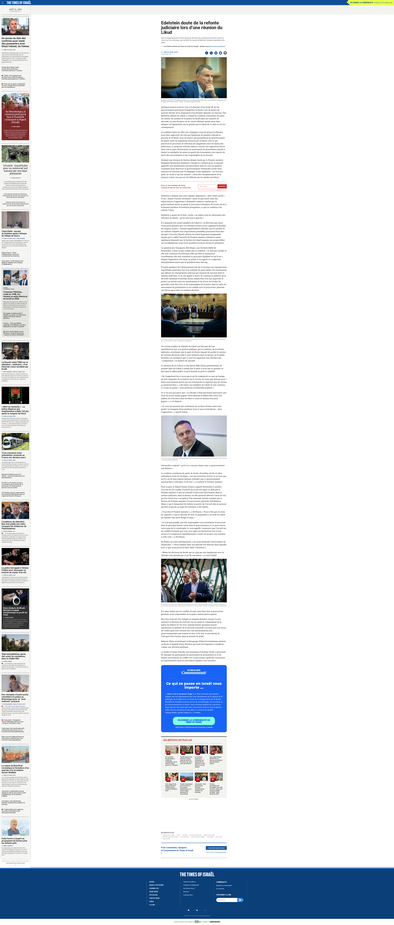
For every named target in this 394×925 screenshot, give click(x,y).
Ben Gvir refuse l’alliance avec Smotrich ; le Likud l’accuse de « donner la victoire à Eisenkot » (13, 333)
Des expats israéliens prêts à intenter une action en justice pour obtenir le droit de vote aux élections (14, 315)
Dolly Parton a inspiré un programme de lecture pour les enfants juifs (14, 840)
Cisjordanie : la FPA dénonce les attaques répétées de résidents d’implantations (12, 262)
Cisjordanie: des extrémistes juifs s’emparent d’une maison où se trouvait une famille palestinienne (13, 730)
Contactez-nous (188, 895)
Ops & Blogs (153, 895)
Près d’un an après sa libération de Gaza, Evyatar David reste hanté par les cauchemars (13, 85)
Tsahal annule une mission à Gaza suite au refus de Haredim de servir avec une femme (186, 760)
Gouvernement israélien (198, 837)
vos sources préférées (217, 46)
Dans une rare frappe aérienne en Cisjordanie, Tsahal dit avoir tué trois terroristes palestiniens (13, 738)
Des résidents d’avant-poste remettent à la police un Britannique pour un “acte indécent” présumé (15, 698)
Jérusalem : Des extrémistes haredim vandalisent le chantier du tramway (200, 788)
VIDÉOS (151, 901)
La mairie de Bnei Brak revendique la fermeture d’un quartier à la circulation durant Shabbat (15, 769)
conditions (218, 189)
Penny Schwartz (8, 845)
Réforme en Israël (209, 835)
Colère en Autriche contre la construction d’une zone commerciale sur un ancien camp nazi (15, 203)
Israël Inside (153, 891)
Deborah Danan (9, 289)
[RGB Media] (198, 922)
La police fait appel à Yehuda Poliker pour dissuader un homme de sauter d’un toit (15, 570)
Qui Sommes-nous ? (189, 888)
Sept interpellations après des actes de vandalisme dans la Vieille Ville (14, 656)
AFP (14, 531)
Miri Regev (210, 837)
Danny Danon (167, 838)
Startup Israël (154, 898)
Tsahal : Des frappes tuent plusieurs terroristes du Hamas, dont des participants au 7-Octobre (13, 77)
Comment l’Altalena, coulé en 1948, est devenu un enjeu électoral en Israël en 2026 (15, 295)
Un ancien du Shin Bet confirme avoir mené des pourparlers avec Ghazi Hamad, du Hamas (15, 42)
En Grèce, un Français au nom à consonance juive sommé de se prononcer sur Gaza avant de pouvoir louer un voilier (12, 485)
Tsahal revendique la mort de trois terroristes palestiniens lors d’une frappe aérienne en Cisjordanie (186, 789)
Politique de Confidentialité (191, 885)
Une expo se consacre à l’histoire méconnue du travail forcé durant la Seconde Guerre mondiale (15, 195)
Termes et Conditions (189, 882)
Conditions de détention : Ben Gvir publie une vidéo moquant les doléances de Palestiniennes (14, 525)
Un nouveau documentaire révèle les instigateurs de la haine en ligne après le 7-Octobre (171, 761)
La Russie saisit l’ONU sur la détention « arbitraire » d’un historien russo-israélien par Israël (15, 365)
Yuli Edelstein (185, 837)
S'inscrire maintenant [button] (216, 848)
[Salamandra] (215, 921)
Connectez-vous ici (220, 852)
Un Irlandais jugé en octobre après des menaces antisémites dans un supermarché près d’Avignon (13, 494)
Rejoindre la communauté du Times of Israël (194, 721)
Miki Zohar (219, 837)
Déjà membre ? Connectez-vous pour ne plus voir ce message (193, 727)
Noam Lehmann (7, 531)
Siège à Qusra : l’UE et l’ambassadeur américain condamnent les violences (10, 254)
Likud (178, 835)
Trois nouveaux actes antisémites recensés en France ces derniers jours (14, 455)
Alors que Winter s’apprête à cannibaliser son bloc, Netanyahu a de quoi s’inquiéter (14, 324)
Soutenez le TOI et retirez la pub (383, 2)
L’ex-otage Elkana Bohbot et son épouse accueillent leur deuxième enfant (216, 760)
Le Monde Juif (154, 888)
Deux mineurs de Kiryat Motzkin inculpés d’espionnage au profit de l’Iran (15, 611)
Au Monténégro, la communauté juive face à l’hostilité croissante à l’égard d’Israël (15, 117)
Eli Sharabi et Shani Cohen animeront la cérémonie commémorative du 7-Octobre (12, 68)
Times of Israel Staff (170, 52)
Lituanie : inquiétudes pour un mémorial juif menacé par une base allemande (15, 169)
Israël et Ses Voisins (169, 835)
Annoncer (186, 891)
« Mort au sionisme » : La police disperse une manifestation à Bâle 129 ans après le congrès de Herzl (15, 410)
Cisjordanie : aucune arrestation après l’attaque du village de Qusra (14, 233)
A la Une (152, 905)
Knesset (185, 835)
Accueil (152, 882)
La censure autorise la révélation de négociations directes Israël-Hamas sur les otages (200, 762)
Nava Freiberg (21, 238)
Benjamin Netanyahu (196, 835)
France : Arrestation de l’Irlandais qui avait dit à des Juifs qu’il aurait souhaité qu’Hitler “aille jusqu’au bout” (216, 789)
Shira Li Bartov (16, 177)
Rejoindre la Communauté (361, 2)
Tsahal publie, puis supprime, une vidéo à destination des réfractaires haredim (12, 811)
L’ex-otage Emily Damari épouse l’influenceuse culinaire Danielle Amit (171, 787)
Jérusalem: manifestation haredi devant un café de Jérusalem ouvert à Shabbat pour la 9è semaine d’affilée (14, 793)
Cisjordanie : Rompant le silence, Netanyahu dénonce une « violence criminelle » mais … (12, 721)
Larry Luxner (16, 126)
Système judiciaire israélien (171, 837)
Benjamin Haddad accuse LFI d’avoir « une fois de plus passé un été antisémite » (13, 476)
